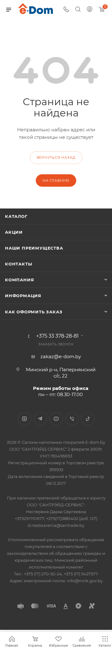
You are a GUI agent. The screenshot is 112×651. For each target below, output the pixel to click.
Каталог (16, 216)
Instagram (24, 418)
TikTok (88, 418)
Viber (72, 418)
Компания (19, 279)
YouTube (56, 418)
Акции (14, 232)
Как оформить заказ (33, 311)
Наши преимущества (34, 248)
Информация (23, 295)
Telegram (40, 418)
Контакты (18, 263)
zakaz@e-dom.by (60, 356)
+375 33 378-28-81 (57, 336)
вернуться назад (56, 157)
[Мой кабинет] (89, 10)
